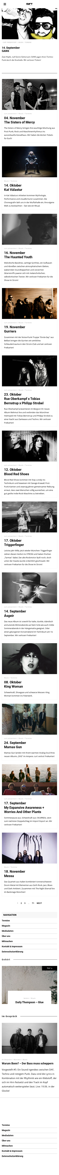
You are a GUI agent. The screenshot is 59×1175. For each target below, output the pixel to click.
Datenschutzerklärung (12, 951)
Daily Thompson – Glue (29, 1002)
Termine (28, 42)
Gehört (6, 959)
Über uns (6, 936)
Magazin (6, 926)
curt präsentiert (10, 42)
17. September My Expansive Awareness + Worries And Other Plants (24, 807)
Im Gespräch (9, 1016)
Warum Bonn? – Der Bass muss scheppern (27, 1063)
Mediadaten (7, 931)
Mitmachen (7, 941)
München (17, 1059)
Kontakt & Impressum (12, 946)
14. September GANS (11, 49)
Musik (20, 42)
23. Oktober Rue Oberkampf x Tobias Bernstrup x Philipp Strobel (24, 399)
